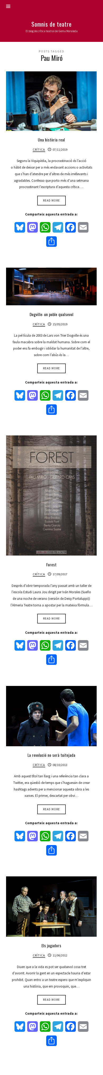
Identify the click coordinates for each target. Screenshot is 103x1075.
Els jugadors (51, 945)
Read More (51, 200)
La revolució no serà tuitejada (51, 755)
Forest (51, 564)
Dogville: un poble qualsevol (51, 314)
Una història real (51, 139)
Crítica (39, 149)
